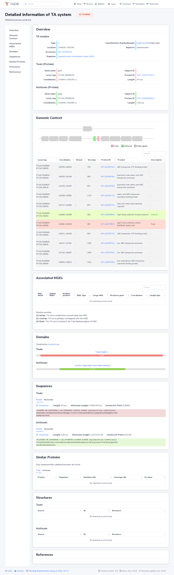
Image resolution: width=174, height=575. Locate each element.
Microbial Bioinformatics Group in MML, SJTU (48, 571)
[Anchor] (51, 29)
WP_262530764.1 (108, 167)
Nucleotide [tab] (48, 400)
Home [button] (79, 4)
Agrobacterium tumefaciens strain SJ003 (76, 56)
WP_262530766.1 (108, 176)
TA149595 (85, 14)
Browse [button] (90, 4)
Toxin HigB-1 (101, 352)
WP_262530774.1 (108, 205)
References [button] (154, 4)
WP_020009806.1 (146, 98)
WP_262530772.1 (108, 195)
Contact (20, 571)
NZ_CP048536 (65, 52)
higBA (140, 43)
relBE (146, 43)
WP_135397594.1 (108, 252)
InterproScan (53, 344)
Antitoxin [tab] (46, 470)
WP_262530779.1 (108, 233)
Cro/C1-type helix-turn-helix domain (92, 365)
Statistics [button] (101, 4)
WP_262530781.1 (108, 243)
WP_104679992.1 (146, 75)
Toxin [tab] (38, 470)
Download (43, 405)
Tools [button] (113, 4)
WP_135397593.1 (108, 262)
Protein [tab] (39, 400)
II (58, 43)
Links (10, 571)
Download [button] (127, 4)
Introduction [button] (140, 4)
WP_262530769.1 (108, 186)
